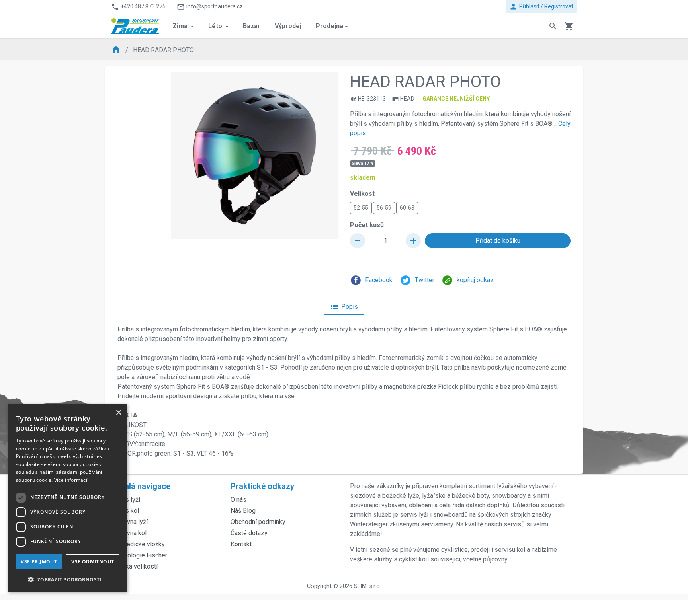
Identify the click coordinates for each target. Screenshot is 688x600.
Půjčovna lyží (129, 522)
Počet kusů (367, 225)
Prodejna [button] (329, 26)
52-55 (361, 208)
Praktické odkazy (262, 486)
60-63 (407, 208)
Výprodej (288, 26)
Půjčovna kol (129, 533)
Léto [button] (216, 26)
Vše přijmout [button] (39, 561)
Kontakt (241, 544)
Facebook (379, 280)
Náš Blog (243, 510)
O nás (238, 499)
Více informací (70, 480)
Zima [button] (180, 26)
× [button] (118, 413)
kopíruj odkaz (475, 280)
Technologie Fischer (139, 555)
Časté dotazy (249, 533)
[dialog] (67, 498)
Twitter (424, 280)
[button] (67, 579)
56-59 (384, 208)
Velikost (362, 193)
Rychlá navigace (140, 486)
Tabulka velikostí (134, 566)
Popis (344, 307)
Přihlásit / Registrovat (541, 6)
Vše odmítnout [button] (92, 561)
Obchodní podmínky (258, 522)
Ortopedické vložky (138, 544)
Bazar (251, 26)
